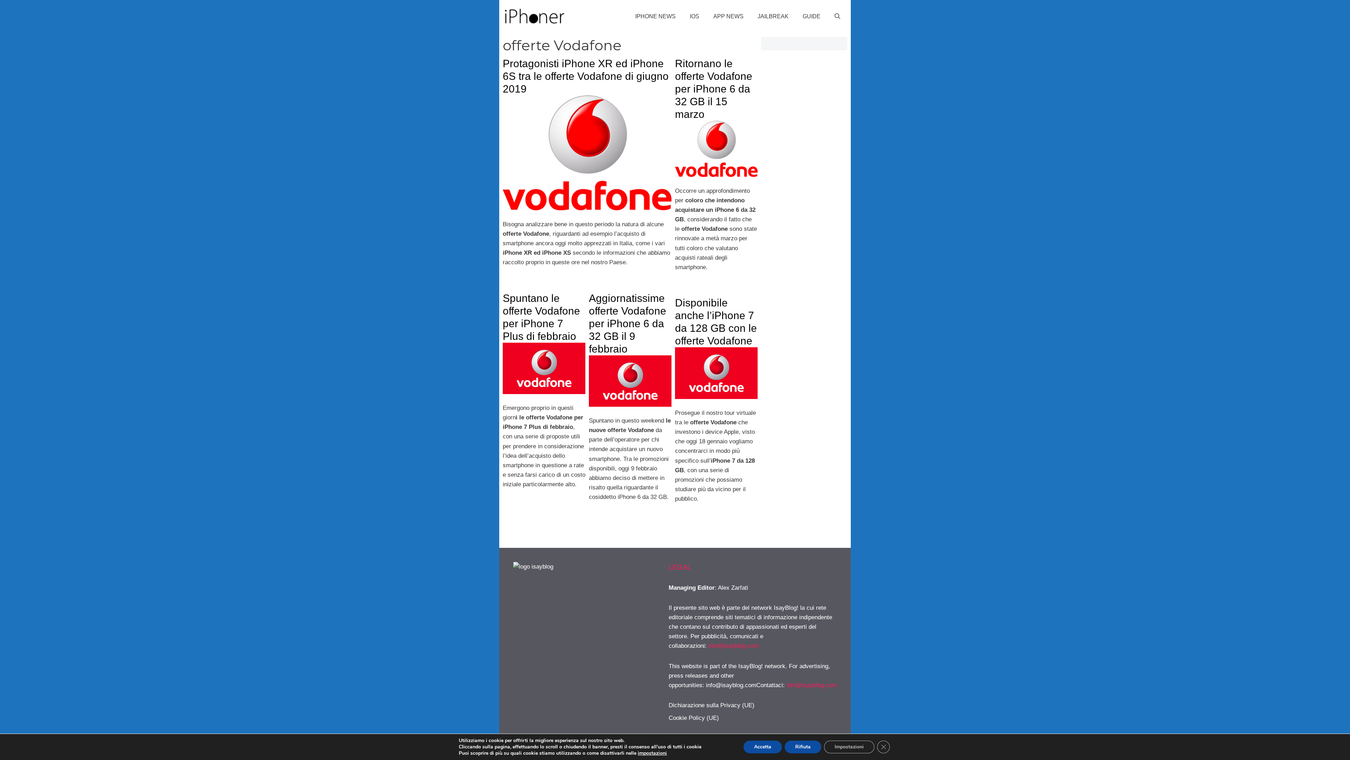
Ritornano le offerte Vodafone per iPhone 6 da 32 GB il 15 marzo (713, 89)
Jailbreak (773, 16)
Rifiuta (803, 746)
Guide (812, 16)
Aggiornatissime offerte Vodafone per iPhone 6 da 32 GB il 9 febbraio (627, 323)
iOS (694, 16)
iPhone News (655, 16)
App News (728, 16)
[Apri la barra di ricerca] (837, 16)
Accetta (762, 746)
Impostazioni (849, 746)
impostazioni (652, 753)
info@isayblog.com (733, 645)
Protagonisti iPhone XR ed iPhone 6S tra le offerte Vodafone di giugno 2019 (586, 76)
